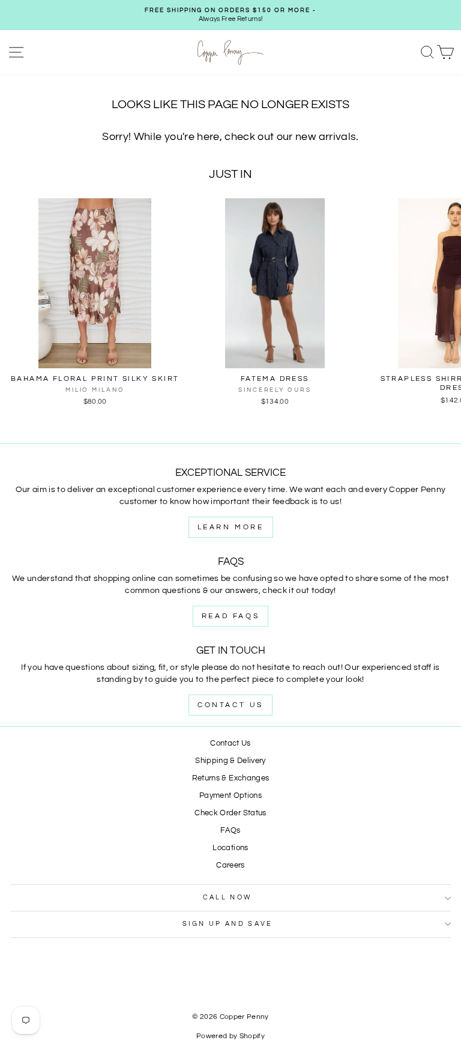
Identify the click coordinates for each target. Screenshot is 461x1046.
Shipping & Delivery (230, 761)
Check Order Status (230, 813)
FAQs (230, 831)
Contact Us (230, 705)
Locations (230, 848)
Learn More (230, 527)
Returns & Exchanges (231, 778)
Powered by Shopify (230, 1036)
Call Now (228, 897)
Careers (230, 865)
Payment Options (230, 796)
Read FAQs (230, 616)
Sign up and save (227, 923)
